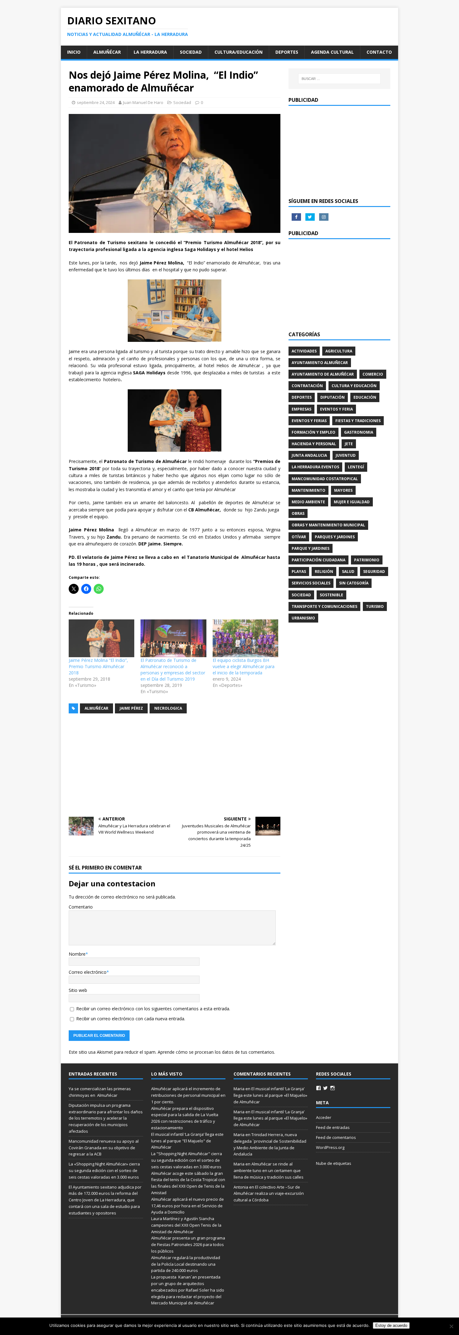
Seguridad (374, 571)
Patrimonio (366, 560)
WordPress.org (330, 1147)
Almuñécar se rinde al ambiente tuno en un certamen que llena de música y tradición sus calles (269, 1170)
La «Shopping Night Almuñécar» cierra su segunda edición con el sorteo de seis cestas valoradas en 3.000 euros (104, 1170)
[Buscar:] (339, 78)
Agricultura (338, 351)
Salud (348, 571)
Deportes (286, 52)
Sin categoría (353, 583)
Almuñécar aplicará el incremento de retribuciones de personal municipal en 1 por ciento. (188, 1095)
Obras (298, 513)
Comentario (81, 907)
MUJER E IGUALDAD (352, 502)
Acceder (323, 1117)
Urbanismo (303, 618)
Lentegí (356, 467)
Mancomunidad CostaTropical (325, 478)
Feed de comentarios (336, 1137)
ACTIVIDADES (304, 351)
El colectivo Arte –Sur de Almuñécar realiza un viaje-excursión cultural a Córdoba (269, 1193)
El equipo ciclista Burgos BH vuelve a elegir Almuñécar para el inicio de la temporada (243, 666)
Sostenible (331, 595)
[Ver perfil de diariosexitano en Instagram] (332, 1088)
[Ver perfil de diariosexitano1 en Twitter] (325, 1088)
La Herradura (150, 52)
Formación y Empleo (313, 432)
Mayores (343, 490)
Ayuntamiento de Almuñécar (323, 374)
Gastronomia (358, 432)
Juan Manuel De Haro (143, 102)
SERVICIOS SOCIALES (311, 583)
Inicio (74, 52)
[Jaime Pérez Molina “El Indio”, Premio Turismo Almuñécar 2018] (101, 638)
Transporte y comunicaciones (324, 606)
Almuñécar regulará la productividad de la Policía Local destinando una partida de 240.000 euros (185, 1264)
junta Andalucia (309, 455)
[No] (451, 1326)
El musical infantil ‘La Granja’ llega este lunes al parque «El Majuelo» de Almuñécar (270, 1095)
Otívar (299, 536)
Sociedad (191, 52)
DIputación (332, 397)
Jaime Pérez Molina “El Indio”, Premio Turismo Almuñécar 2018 (98, 666)
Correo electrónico (87, 972)
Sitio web (78, 990)
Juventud (346, 455)
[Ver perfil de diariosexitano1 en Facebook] (318, 1088)
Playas (299, 571)
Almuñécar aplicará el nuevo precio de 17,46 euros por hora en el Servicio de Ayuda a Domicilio (187, 1205)
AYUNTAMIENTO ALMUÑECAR (320, 362)
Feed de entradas (333, 1127)
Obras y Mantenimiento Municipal (328, 525)
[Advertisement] (174, 765)
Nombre (77, 954)
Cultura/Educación (239, 52)
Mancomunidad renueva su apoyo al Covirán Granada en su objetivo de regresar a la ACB (104, 1147)
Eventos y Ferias (309, 420)
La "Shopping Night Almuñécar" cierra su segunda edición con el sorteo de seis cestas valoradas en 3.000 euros (186, 1160)
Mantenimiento (308, 490)
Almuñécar (107, 52)
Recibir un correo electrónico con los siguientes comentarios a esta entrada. (153, 1009)
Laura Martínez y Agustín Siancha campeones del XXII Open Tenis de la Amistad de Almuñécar (186, 1225)
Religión (324, 571)
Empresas (301, 409)
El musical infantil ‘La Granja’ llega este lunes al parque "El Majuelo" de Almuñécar (187, 1140)
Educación (364, 397)
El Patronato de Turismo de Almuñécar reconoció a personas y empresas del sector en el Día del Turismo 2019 (173, 669)
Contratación (307, 385)
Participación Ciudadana (318, 560)
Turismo (375, 606)
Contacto (379, 52)
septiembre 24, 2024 (96, 102)
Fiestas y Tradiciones (358, 420)
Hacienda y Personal (314, 443)
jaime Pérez (131, 708)
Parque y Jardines (310, 548)
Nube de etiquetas (333, 1163)
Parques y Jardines (335, 536)
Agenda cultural (332, 52)
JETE (349, 443)
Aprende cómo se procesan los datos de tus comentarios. (216, 1052)
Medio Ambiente (308, 502)
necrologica (168, 708)
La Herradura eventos (315, 467)
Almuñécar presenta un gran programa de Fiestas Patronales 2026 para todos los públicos (188, 1244)
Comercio (373, 374)
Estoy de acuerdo (391, 1325)
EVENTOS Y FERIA (336, 409)
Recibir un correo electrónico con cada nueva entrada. (130, 1019)
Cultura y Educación (354, 385)
